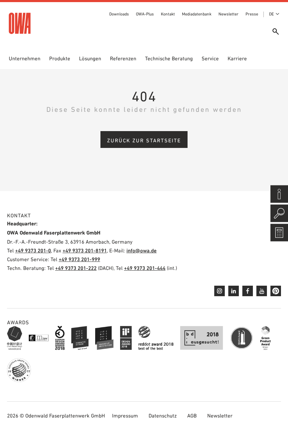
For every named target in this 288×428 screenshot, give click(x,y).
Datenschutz (163, 416)
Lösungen (90, 58)
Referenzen (123, 58)
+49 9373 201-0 (33, 250)
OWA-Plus (145, 14)
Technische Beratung (169, 58)
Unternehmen (24, 58)
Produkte (59, 58)
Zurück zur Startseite (144, 140)
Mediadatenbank (196, 14)
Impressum (125, 416)
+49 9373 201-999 (79, 259)
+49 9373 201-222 (76, 268)
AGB (192, 416)
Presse (252, 14)
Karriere (237, 58)
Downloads (119, 14)
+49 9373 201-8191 (85, 250)
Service (210, 58)
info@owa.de (141, 250)
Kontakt (168, 14)
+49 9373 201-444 (144, 268)
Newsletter (228, 14)
